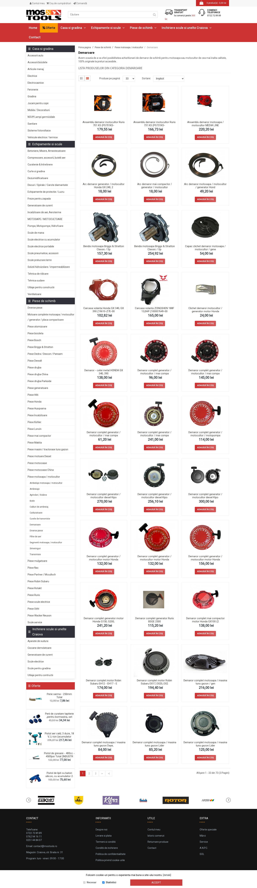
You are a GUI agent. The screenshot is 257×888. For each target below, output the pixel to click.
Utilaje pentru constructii (41, 287)
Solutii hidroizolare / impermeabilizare (49, 266)
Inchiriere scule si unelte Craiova (185, 28)
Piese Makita (35, 442)
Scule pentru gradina (39, 668)
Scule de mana (36, 232)
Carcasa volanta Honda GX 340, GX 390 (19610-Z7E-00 (103, 310)
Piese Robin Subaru (38, 581)
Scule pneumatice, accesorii (43, 253)
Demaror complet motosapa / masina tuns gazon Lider (154, 744)
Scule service (35, 622)
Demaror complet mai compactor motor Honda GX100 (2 (205, 620)
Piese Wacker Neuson (39, 615)
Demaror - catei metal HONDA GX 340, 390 (103, 372)
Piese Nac (33, 567)
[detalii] (167, 875)
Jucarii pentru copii (38, 103)
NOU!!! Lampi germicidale (41, 117)
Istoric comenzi (156, 835)
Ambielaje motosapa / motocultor (46, 483)
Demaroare (35, 524)
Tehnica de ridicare (38, 273)
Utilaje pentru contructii (40, 675)
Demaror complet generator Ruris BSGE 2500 (154, 620)
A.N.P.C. (204, 848)
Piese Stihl (33, 608)
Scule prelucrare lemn (40, 260)
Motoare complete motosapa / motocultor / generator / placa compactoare (51, 317)
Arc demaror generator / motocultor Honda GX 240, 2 (103, 186)
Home (33, 28)
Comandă (81, 3)
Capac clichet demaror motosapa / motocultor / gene (205, 248)
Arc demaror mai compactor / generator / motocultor (154, 186)
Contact (35, 37)
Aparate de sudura (38, 641)
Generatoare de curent (40, 205)
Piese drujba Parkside (39, 381)
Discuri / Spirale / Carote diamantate (48, 185)
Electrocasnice (36, 82)
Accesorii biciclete (37, 62)
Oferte (50, 28)
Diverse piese (35, 307)
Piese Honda (34, 401)
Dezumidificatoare (38, 178)
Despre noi (101, 829)
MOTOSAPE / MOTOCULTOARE (45, 219)
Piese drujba (34, 367)
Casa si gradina (71, 28)
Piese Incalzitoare (37, 415)
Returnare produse (158, 841)
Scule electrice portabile (41, 246)
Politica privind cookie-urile (110, 860)
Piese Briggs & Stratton (40, 347)
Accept (156, 882)
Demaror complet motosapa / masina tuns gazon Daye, (103, 744)
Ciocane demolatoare (39, 647)
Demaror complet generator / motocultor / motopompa (205, 434)
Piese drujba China (38, 374)
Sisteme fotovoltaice (39, 130)
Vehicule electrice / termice (43, 137)
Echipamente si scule (106, 28)
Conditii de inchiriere (107, 848)
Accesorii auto (35, 55)
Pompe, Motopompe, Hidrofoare (45, 226)
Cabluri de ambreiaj (39, 507)
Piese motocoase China (41, 470)
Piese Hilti (33, 394)
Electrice (32, 76)
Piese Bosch (34, 340)
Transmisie (35, 554)
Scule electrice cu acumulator (44, 239)
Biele (32, 501)
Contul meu (38, 3)
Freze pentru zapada (39, 198)
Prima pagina (84, 47)
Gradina (32, 96)
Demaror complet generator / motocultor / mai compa (154, 372)
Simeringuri (35, 548)
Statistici (111, 882)
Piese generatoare (38, 388)
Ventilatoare (34, 294)
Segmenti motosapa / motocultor (46, 542)
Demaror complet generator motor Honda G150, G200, (104, 620)
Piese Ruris (34, 595)
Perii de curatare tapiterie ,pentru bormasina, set (59, 715)
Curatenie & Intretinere (40, 164)
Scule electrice (36, 661)
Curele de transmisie (40, 519)
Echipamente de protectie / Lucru (46, 191)
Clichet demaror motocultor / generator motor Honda (205, 310)
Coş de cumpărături (60, 3)
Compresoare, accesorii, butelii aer (47, 157)
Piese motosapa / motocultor (44, 476)
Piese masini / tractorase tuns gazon (48, 449)
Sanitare (32, 123)
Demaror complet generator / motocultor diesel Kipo (103, 496)
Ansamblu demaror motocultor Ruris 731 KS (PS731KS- (154, 124)
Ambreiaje (35, 489)
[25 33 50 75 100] (129, 79)
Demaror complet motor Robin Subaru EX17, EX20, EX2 (154, 682)
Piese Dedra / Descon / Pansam (45, 353)
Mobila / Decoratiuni (39, 110)
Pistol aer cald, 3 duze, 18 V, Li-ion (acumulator (59, 735)
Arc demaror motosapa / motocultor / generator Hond (205, 186)
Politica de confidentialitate (111, 854)
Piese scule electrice (39, 601)
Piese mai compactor (39, 435)
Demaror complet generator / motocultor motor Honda (103, 558)
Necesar (92, 882)
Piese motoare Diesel (39, 456)
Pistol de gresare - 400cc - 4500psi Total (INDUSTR (59, 755)
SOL (202, 854)
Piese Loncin (34, 429)
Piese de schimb (141, 28)
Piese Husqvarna (37, 408)
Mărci (203, 835)
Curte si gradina (36, 171)
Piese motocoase (37, 463)
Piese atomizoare (37, 326)
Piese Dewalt (35, 360)
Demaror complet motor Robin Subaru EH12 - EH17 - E (103, 682)
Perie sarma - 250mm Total (59, 696)
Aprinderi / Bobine (38, 495)
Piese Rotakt (35, 588)
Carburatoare (36, 513)
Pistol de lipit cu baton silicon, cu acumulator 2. (59, 774)
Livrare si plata (104, 835)
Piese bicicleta (35, 333)
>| (109, 773)
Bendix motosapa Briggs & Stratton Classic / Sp (103, 248)
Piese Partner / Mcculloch (42, 574)
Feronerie (33, 89)
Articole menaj (36, 69)
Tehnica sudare (36, 280)
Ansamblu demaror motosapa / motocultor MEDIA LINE (205, 124)
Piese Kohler (34, 422)
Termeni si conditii (106, 841)
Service (204, 841)
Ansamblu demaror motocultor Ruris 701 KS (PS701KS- (104, 124)
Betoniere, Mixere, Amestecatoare (47, 150)
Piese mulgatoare (37, 561)
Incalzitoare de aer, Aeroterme (44, 212)
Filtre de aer (35, 536)
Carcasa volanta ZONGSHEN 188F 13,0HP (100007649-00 (154, 310)
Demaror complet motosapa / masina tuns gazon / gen (205, 682)
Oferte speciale (208, 829)
